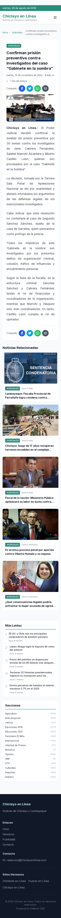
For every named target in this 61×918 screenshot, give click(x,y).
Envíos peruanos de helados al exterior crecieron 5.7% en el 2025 (32, 687)
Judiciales (17, 32)
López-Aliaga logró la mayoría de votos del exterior (32, 648)
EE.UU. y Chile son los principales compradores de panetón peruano (28, 635)
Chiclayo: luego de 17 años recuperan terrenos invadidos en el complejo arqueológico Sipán (29, 448)
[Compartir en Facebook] (22, 88)
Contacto (8, 844)
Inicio (5, 32)
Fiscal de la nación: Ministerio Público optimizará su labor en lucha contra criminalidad (29, 500)
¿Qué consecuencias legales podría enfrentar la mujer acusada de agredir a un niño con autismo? (30, 604)
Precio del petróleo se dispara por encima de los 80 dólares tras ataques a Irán (33, 661)
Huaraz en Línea (38, 881)
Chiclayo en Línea (14, 887)
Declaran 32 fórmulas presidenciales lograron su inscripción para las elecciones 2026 (31, 674)
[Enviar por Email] (45, 88)
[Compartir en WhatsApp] (37, 88)
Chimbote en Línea (14, 881)
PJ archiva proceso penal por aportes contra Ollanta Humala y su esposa (29, 551)
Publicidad (9, 839)
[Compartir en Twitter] (30, 88)
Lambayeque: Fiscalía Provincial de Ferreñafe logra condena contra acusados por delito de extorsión (28, 395)
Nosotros (8, 834)
